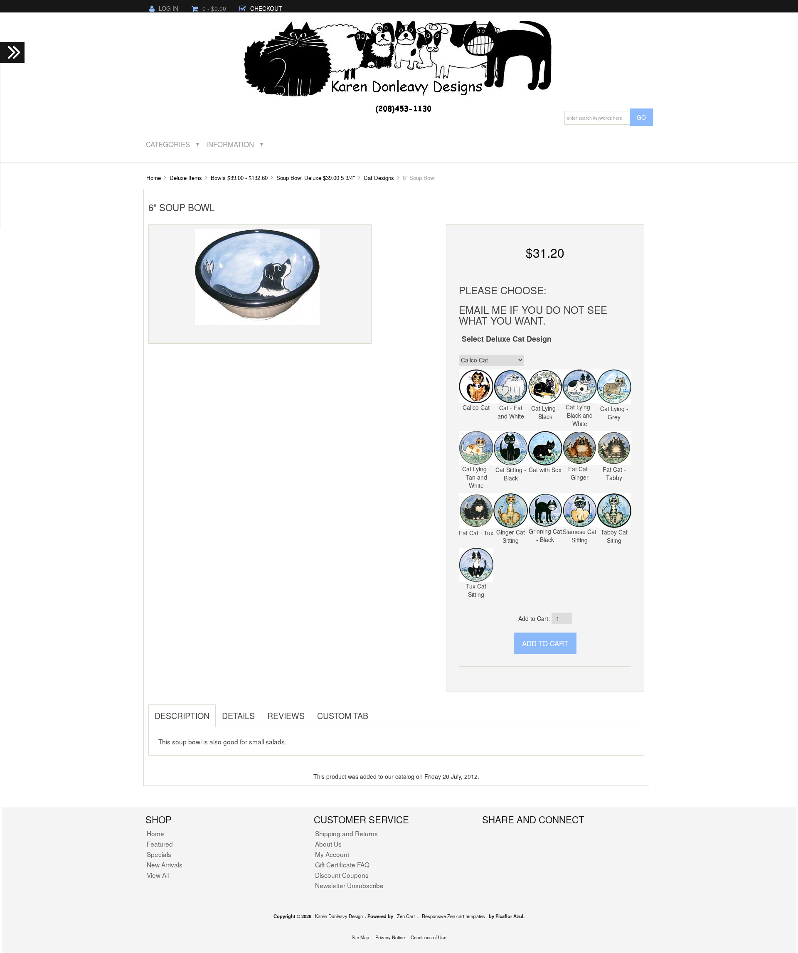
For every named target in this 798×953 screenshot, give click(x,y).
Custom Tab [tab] (342, 715)
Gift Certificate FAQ (342, 864)
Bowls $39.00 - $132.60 (239, 178)
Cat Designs (379, 178)
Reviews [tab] (286, 715)
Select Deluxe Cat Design (507, 338)
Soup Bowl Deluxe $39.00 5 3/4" (315, 178)
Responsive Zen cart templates (453, 916)
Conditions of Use (428, 937)
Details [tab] (238, 715)
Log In (168, 8)
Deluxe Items (186, 178)
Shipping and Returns (346, 833)
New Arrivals (164, 864)
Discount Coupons (342, 874)
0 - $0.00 (214, 8)
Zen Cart (406, 916)
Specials (159, 854)
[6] (257, 276)
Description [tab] (182, 715)
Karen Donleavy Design (339, 916)
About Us (328, 843)
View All (158, 874)
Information (230, 144)
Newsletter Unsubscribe (349, 885)
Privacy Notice (390, 937)
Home (153, 178)
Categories (168, 144)
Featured (160, 843)
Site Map (360, 937)
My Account (332, 854)
